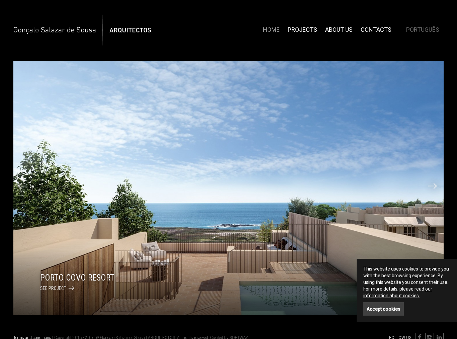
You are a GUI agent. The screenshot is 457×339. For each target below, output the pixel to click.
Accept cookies (383, 309)
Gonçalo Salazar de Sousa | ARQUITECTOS (70, 17)
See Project (53, 288)
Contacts (376, 29)
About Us (339, 29)
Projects (302, 29)
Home (271, 29)
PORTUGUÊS (422, 29)
